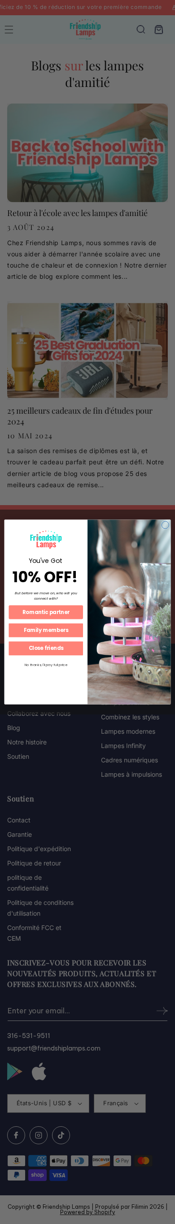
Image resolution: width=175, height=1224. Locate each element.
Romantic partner (46, 612)
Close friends (46, 648)
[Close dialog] (165, 525)
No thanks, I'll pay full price (46, 664)
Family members (46, 630)
